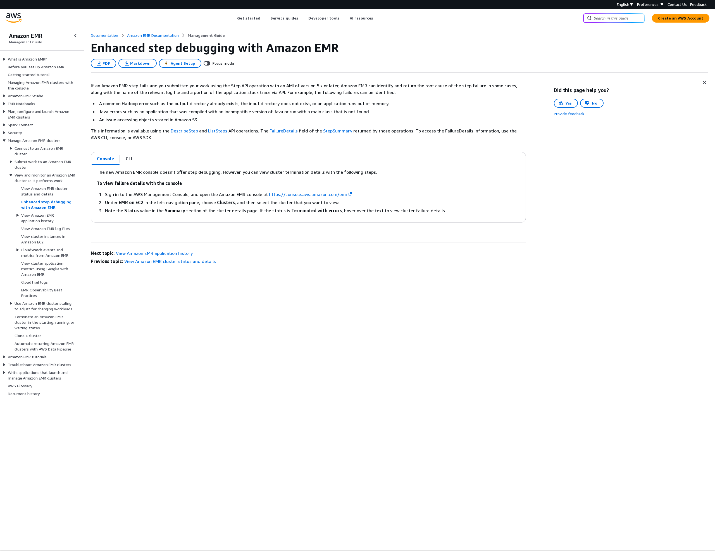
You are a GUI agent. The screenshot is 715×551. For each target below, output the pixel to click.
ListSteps (217, 131)
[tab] (106, 159)
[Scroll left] (233, 18)
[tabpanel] (308, 193)
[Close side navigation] (75, 35)
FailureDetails (284, 131)
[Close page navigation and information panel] (704, 82)
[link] (206, 35)
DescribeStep (184, 131)
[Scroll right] (377, 18)
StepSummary (337, 131)
